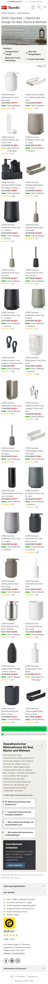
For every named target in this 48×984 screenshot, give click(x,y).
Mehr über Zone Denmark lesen (19, 795)
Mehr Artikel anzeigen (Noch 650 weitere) (24, 729)
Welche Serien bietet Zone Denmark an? (18, 803)
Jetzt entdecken (15, 865)
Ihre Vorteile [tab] (9, 892)
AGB (11, 977)
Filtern (40, 66)
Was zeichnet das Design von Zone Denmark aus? (19, 823)
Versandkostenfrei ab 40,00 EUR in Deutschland (22, 875)
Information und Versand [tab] (15, 968)
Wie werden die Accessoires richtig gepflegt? (19, 833)
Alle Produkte (23, 13)
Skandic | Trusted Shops (14, 953)
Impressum (21, 977)
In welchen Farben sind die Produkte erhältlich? (18, 813)
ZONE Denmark (8, 13)
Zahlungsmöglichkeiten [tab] (14, 886)
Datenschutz (33, 977)
